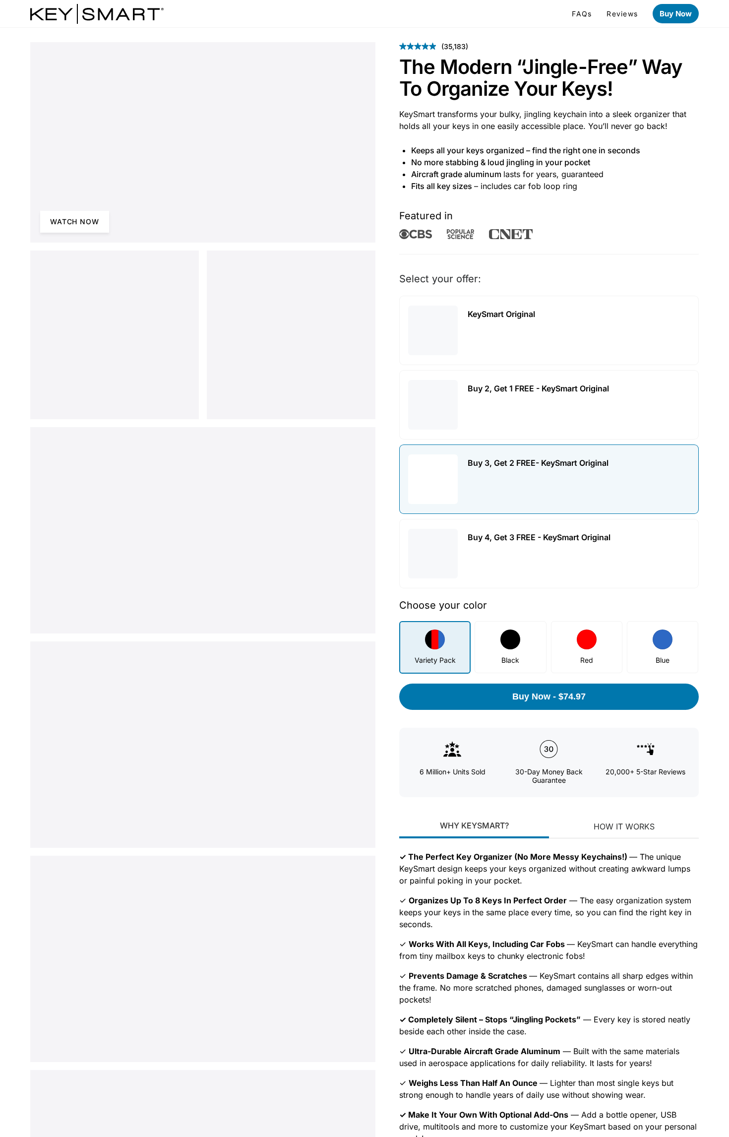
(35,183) (433, 46)
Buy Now (676, 13)
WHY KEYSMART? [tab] (474, 835)
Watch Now (74, 221)
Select (678, 330)
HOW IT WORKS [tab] (624, 836)
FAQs (582, 13)
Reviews (622, 13)
